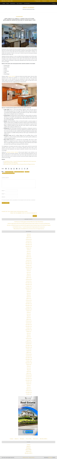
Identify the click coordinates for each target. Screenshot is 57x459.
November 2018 (29, 359)
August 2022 (29, 310)
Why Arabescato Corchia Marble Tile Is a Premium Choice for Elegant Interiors (19, 164)
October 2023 (28, 286)
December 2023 (29, 282)
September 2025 (29, 246)
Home (4, 3)
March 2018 (29, 373)
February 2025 (29, 258)
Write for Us (35, 438)
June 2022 (29, 314)
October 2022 (28, 307)
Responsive (12, 3)
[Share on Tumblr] (22, 169)
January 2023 (28, 301)
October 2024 (28, 265)
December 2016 (29, 392)
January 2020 (28, 343)
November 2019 (29, 347)
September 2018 (29, 362)
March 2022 (29, 319)
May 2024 (29, 274)
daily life (27, 171)
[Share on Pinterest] (17, 169)
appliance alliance (9, 171)
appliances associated (19, 171)
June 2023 (29, 293)
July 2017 (29, 385)
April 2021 (29, 336)
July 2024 (29, 270)
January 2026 (28, 241)
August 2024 (28, 268)
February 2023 (29, 300)
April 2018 (29, 371)
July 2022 (29, 312)
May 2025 (29, 253)
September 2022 (29, 308)
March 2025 (29, 256)
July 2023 (29, 291)
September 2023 (29, 288)
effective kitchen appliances (8, 173)
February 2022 (29, 321)
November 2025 (29, 244)
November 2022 (29, 305)
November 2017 (29, 380)
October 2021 (28, 328)
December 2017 (29, 378)
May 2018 (29, 369)
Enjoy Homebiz (28, 7)
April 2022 (29, 317)
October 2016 (28, 394)
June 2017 (29, 387)
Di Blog (50, 457)
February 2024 (29, 279)
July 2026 (29, 234)
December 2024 (29, 261)
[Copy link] (27, 169)
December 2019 (29, 345)
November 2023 (29, 284)
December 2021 (29, 324)
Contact (11, 438)
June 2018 (29, 368)
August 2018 (29, 364)
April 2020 (29, 340)
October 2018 (28, 361)
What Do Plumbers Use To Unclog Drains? (23, 213)
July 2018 (29, 366)
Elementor (44, 1)
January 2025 (28, 260)
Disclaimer (22, 438)
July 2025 (29, 249)
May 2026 (29, 235)
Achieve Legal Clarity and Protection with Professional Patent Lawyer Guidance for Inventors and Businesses (29, 223)
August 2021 (29, 331)
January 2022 (28, 322)
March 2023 (29, 298)
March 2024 (29, 277)
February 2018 (29, 375)
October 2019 (28, 348)
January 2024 (28, 281)
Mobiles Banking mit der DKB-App (10, 162)
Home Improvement (19, 16)
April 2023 (29, 296)
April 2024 (29, 275)
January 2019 (28, 355)
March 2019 (29, 352)
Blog (8, 3)
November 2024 (29, 263)
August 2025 (29, 248)
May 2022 (29, 315)
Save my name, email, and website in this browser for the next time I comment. (19, 199)
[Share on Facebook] (6, 169)
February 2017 (29, 390)
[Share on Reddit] (19, 169)
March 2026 (29, 237)
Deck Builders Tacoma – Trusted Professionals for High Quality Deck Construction (20, 161)
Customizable (27, 3)
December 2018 (29, 357)
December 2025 (29, 242)
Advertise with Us (43, 438)
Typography (37, 1)
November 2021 (29, 326)
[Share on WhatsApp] (14, 169)
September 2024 (29, 267)
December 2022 (29, 303)
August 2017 (29, 383)
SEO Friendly (19, 3)
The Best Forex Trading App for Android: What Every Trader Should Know (29, 221)
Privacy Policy (29, 438)
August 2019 (29, 350)
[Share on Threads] (25, 169)
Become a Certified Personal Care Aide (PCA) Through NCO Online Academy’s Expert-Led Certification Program (28, 225)
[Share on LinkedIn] (11, 169)
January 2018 (28, 376)
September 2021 (29, 329)
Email (3, 193)
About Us (17, 438)
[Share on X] (9, 169)
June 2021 (29, 333)
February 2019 (29, 354)
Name (3, 190)
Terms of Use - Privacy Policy (28, 457)
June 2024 (29, 272)
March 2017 (29, 388)
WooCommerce (52, 1)
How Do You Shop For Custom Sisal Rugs (15, 211)
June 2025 (29, 251)
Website (3, 196)
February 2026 (29, 239)
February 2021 (29, 338)
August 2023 (29, 289)
